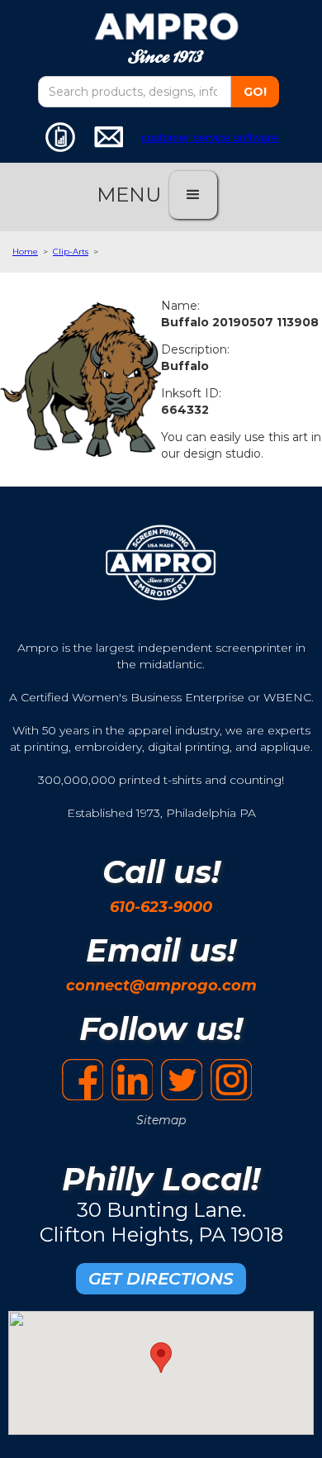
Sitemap (161, 1120)
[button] (193, 195)
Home (25, 251)
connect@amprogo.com (161, 985)
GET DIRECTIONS (161, 1279)
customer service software (209, 137)
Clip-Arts (70, 251)
